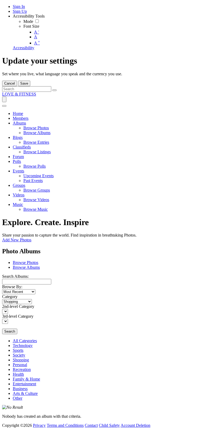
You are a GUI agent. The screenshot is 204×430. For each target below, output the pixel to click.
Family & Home (26, 379)
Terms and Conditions (65, 425)
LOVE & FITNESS (19, 94)
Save (24, 83)
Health (18, 374)
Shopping (21, 360)
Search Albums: (15, 276)
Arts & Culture (25, 393)
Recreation (22, 369)
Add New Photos (16, 240)
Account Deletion (135, 425)
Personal (20, 364)
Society (19, 355)
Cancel (9, 83)
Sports (18, 350)
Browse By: (12, 286)
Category (10, 296)
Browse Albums (26, 267)
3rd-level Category (17, 316)
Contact (91, 425)
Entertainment (24, 384)
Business (20, 388)
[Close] (4, 106)
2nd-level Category (18, 306)
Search (9, 331)
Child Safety (109, 425)
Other (17, 398)
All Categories (25, 340)
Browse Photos (25, 262)
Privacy (39, 425)
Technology (23, 345)
